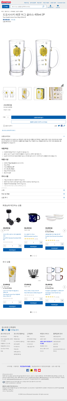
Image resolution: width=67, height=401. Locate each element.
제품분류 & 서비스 (5, 346)
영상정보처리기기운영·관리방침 (41, 366)
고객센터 (30, 334)
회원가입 (16, 336)
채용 (2, 351)
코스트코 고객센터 (9, 327)
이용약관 (16, 366)
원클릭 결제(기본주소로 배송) (38, 122)
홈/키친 (7, 11)
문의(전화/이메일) (31, 339)
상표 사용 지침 (56, 366)
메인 (2, 11)
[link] (59, 126)
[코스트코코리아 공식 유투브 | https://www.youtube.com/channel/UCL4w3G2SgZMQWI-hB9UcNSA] (39, 371)
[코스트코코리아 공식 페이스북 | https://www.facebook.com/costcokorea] (27, 371)
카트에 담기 (12, 250)
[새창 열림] (3, 382)
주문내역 (16, 349)
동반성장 (55, 346)
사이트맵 (9, 366)
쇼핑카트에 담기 (38, 117)
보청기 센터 (43, 339)
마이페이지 (17, 346)
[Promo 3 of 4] (34, 256)
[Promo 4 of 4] (36, 256)
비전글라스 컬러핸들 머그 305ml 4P (54, 290)
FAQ (28, 336)
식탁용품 (12, 11)
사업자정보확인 (45, 379)
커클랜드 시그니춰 (5, 343)
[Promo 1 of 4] (30, 256)
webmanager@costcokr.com (14, 379)
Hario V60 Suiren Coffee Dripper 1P (33, 292)
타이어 (42, 351)
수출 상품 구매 (30, 346)
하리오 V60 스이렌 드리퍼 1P (31, 290)
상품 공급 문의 (57, 336)
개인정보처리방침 (25, 366)
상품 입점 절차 (57, 341)
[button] (44, 6)
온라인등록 (17, 344)
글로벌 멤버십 (17, 354)
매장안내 (42, 336)
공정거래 (55, 344)
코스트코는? (4, 336)
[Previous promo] (3, 92)
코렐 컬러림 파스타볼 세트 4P (52, 234)
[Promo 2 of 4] (32, 256)
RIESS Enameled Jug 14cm (31, 236)
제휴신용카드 (17, 351)
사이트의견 (30, 344)
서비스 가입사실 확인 (7, 391)
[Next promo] (61, 92)
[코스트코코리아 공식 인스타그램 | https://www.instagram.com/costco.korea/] (35, 371)
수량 (4, 117)
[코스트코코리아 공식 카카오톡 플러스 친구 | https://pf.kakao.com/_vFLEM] (31, 371)
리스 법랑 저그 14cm (29, 234)
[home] (6, 2)
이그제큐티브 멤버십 (19, 341)
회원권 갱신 (17, 339)
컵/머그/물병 (19, 11)
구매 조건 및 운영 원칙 (59, 339)
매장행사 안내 (43, 346)
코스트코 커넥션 (5, 348)
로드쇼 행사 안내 (44, 348)
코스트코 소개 (5, 334)
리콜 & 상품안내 (31, 341)
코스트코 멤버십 (19, 334)
